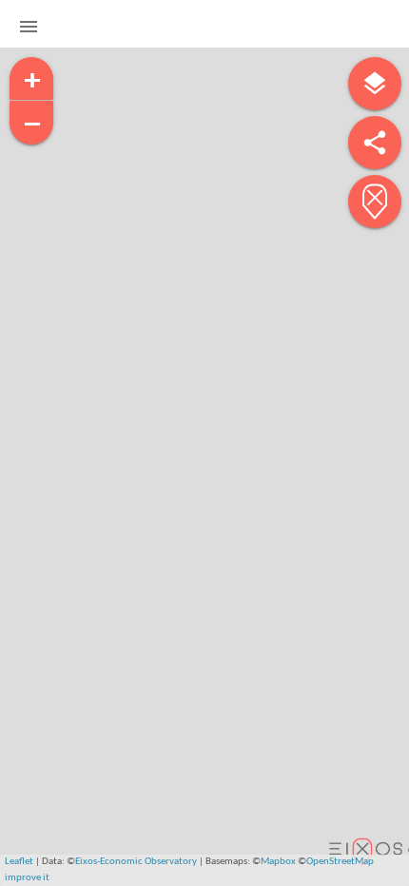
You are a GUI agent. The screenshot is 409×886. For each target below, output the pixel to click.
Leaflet (19, 862)
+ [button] (32, 79)
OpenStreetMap (340, 862)
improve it (27, 878)
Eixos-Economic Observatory (136, 862)
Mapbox (278, 862)
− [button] (32, 123)
